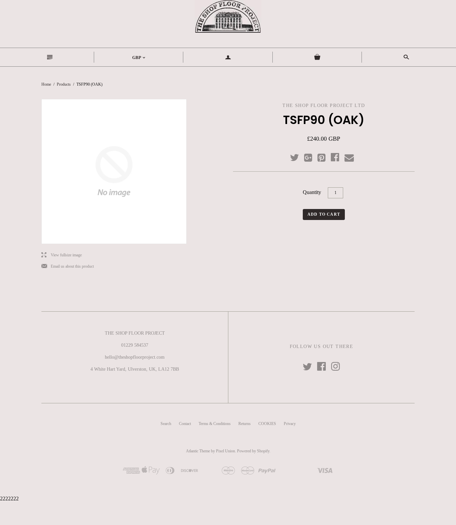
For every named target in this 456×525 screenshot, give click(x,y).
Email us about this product (67, 266)
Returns (244, 423)
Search (166, 423)
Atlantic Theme (198, 451)
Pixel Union (225, 451)
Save (324, 156)
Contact (185, 423)
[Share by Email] (349, 158)
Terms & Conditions (215, 423)
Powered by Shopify (253, 451)
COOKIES (267, 423)
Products (64, 84)
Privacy (290, 423)
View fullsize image (61, 255)
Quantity (312, 192)
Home (46, 84)
